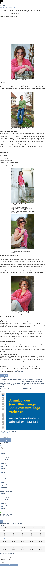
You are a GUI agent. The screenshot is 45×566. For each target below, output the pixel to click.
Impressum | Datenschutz (6, 491)
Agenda (4, 463)
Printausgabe (5, 465)
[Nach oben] (1, 447)
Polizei (6, 459)
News (3, 453)
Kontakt (4, 466)
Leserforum (7, 461)
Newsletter (5, 470)
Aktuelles (7, 456)
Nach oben (3, 451)
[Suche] (1, 521)
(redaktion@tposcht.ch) (18, 371)
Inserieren (4, 468)
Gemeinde (7, 457)
